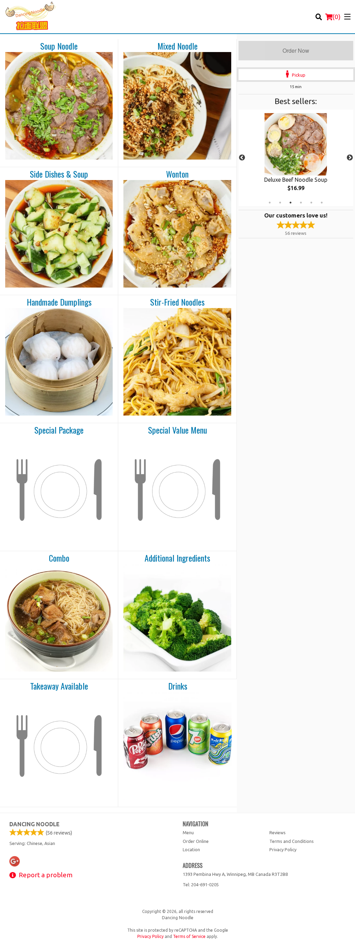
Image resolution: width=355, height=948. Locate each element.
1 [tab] (269, 202)
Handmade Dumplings (59, 302)
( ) (336, 16)
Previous (242, 157)
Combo (59, 558)
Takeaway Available (59, 686)
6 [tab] (321, 202)
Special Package (59, 430)
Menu (188, 832)
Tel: (201, 884)
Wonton (177, 174)
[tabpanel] (296, 157)
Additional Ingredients (177, 558)
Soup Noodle (59, 46)
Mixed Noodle (177, 46)
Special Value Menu (177, 430)
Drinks (177, 686)
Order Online (196, 841)
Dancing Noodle (34, 824)
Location (191, 849)
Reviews (277, 832)
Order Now (296, 50)
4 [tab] (300, 202)
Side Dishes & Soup (59, 174)
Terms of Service (189, 936)
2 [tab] (280, 202)
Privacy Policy (282, 849)
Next (349, 157)
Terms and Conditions (291, 841)
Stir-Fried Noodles (177, 302)
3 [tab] (290, 202)
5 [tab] (311, 202)
